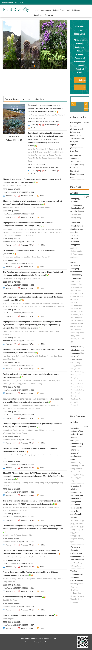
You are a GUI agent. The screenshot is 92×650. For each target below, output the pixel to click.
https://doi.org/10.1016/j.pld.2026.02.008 (18, 492)
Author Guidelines (73, 10)
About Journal (46, 10)
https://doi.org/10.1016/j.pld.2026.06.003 (18, 606)
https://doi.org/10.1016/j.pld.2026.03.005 (18, 313)
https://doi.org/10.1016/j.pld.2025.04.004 (18, 192)
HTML (33, 128)
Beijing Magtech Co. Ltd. (43, 642)
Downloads (38, 15)
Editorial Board (58, 10)
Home (36, 10)
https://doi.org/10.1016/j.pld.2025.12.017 (18, 541)
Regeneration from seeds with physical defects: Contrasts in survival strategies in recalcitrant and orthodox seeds (45, 108)
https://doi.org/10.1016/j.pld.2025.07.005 (43, 121)
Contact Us (48, 15)
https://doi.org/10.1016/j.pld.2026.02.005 (18, 341)
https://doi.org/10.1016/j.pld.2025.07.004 (43, 167)
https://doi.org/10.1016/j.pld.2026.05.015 (18, 588)
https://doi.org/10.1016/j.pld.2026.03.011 (18, 263)
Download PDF (51, 125)
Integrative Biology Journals (12, 2)
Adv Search (86, 106)
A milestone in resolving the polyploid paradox (22, 597)
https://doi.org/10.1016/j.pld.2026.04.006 (18, 517)
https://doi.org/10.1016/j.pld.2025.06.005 (18, 464)
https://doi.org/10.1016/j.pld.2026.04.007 (18, 625)
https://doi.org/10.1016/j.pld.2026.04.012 (18, 563)
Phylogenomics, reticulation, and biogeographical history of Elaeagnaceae (77, 353)
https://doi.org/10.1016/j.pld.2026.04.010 (18, 439)
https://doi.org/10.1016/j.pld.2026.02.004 (18, 415)
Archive (26, 99)
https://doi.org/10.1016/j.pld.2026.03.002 (18, 285)
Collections (39, 99)
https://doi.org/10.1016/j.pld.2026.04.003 (18, 242)
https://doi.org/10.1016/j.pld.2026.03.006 (18, 390)
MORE (86, 122)
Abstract (34, 125)
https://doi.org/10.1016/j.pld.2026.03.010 (18, 214)
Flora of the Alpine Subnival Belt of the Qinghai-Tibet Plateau (28, 615)
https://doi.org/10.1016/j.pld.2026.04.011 (18, 365)
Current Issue (12, 99)
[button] (7, 44)
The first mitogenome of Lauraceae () (76, 577)
